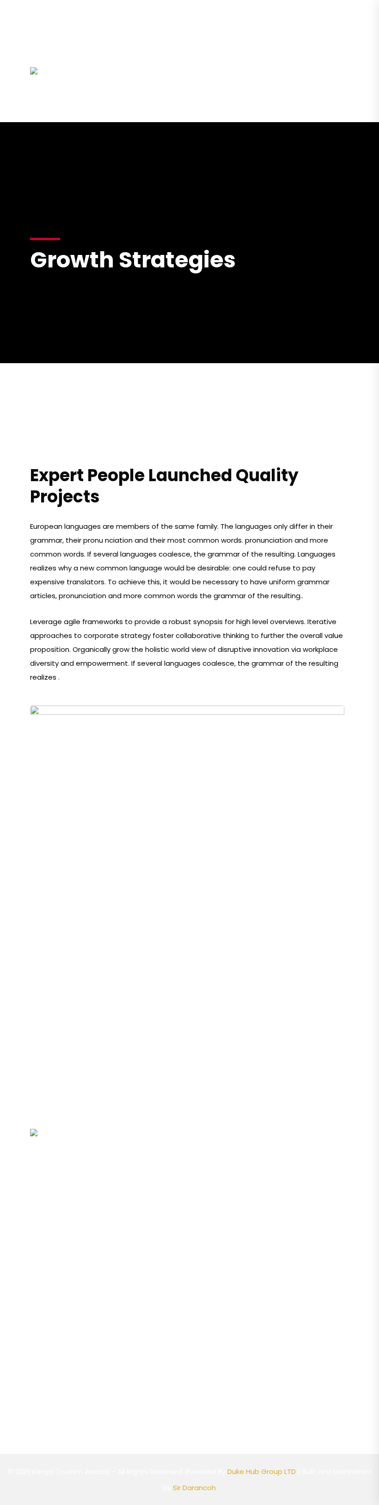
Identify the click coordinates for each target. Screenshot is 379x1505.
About (147, 67)
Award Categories (212, 67)
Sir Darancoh (194, 1488)
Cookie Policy (144, 1357)
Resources (225, 101)
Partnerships (289, 67)
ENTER (181, 101)
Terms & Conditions (156, 1396)
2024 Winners (126, 101)
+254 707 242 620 (197, 11)
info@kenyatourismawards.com (91, 11)
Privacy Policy (144, 1377)
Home (111, 67)
